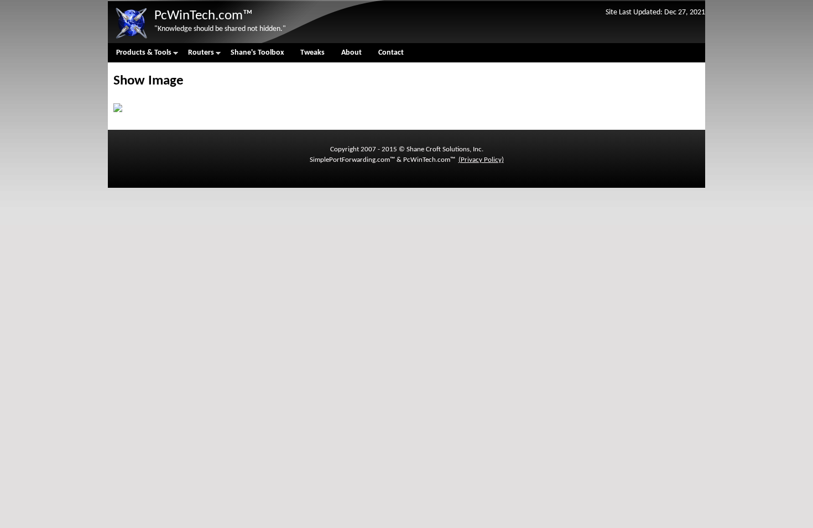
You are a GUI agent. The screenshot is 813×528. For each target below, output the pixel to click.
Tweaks (312, 53)
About (351, 53)
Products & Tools (139, 55)
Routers (197, 55)
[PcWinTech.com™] (131, 39)
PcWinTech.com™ (203, 16)
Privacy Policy (481, 159)
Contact (391, 53)
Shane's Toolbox (257, 53)
